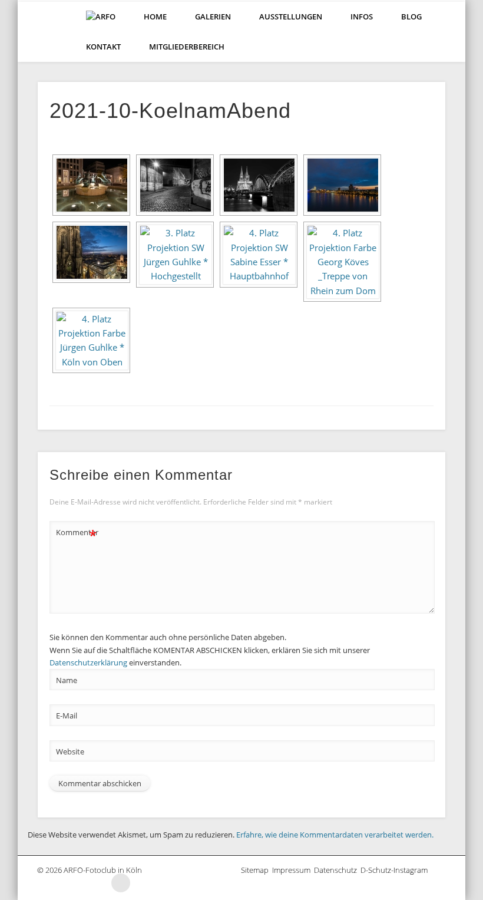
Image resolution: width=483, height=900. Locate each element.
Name (66, 680)
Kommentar (76, 534)
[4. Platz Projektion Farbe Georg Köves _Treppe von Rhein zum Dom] (342, 261)
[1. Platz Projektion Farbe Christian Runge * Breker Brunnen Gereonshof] (91, 185)
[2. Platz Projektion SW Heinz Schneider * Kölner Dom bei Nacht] (259, 185)
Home (155, 16)
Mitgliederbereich (186, 46)
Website (70, 751)
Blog (411, 16)
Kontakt (103, 46)
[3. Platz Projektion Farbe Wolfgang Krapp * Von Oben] (91, 252)
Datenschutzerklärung (88, 662)
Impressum (293, 870)
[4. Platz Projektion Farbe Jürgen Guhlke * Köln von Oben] (91, 340)
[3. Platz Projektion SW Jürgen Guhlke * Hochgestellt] (175, 254)
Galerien (213, 16)
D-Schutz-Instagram (395, 870)
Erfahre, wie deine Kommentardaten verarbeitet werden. (335, 834)
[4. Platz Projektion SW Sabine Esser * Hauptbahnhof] (259, 254)
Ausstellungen (290, 16)
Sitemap (256, 870)
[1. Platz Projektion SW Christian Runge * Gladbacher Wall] (175, 185)
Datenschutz (337, 870)
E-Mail (66, 715)
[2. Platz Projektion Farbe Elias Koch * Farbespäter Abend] (342, 185)
